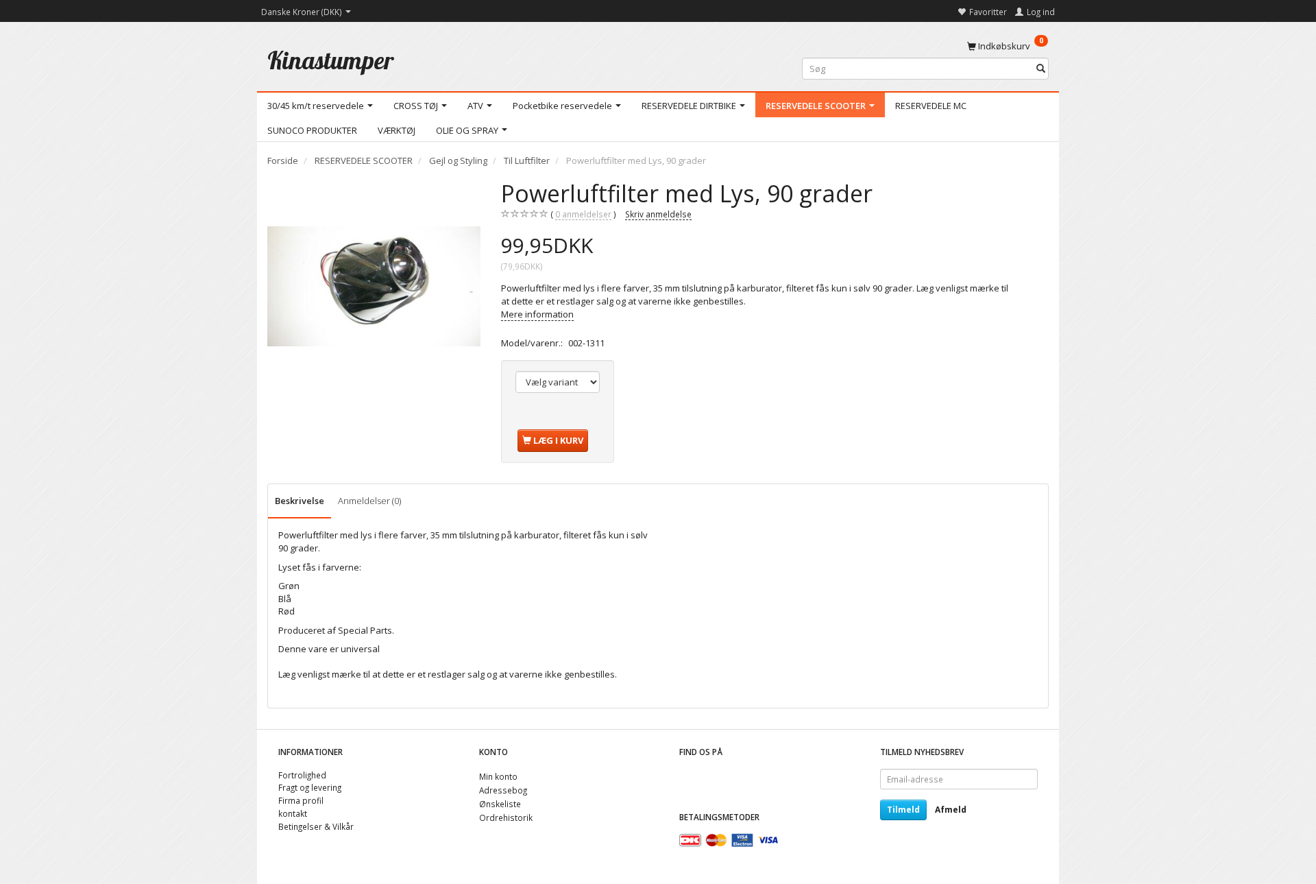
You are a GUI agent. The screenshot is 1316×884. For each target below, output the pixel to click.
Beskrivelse (299, 500)
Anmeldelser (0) (369, 500)
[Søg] (1040, 68)
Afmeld (950, 809)
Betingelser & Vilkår (316, 826)
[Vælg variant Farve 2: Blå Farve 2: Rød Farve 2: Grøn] (557, 382)
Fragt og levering (309, 787)
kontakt (292, 813)
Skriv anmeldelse (658, 213)
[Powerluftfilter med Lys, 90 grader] (373, 286)
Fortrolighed (302, 774)
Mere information (537, 314)
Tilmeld (903, 809)
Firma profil (301, 800)
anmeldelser (583, 213)
